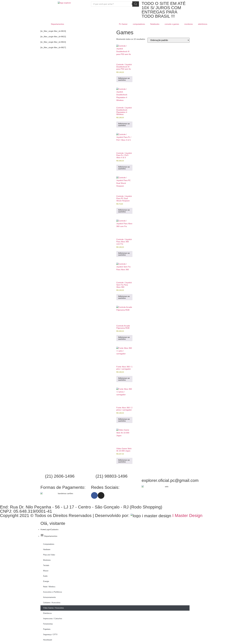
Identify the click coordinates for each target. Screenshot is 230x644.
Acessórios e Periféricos (52, 592)
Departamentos (57, 24)
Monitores (47, 560)
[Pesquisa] (135, 4)
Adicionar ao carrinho (124, 79)
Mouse (45, 571)
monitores (188, 24)
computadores (139, 24)
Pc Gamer (123, 24)
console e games (172, 24)
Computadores (48, 544)
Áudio (45, 576)
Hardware (46, 549)
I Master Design (187, 515)
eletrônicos (202, 24)
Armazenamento (49, 597)
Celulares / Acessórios (51, 603)
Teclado (46, 565)
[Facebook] (94, 495)
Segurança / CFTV (50, 634)
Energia (46, 581)
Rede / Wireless (49, 587)
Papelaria (46, 629)
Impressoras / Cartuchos (52, 619)
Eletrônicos (47, 613)
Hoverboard (47, 640)
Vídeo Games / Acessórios (53, 608)
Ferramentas (48, 624)
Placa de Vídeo (49, 555)
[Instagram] (101, 495)
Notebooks (154, 24)
